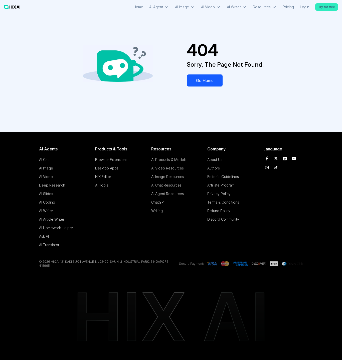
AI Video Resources (167, 168)
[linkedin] (285, 158)
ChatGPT (158, 202)
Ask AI (44, 236)
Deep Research (52, 185)
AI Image (46, 168)
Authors (213, 168)
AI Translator (49, 245)
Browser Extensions (111, 159)
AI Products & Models (169, 159)
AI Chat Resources (166, 185)
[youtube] (294, 158)
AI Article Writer (51, 219)
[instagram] (267, 167)
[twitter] (276, 158)
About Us (214, 159)
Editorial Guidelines (223, 176)
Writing (157, 211)
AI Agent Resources (167, 194)
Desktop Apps (106, 168)
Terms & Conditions (223, 202)
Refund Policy (218, 211)
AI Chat (45, 159)
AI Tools (101, 185)
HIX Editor (103, 176)
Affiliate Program (221, 185)
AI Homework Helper (56, 228)
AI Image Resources (167, 176)
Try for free (326, 7)
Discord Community (223, 219)
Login (304, 7)
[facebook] (267, 158)
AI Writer (46, 211)
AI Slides (46, 194)
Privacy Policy (219, 194)
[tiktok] (276, 167)
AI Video (46, 176)
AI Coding (47, 202)
